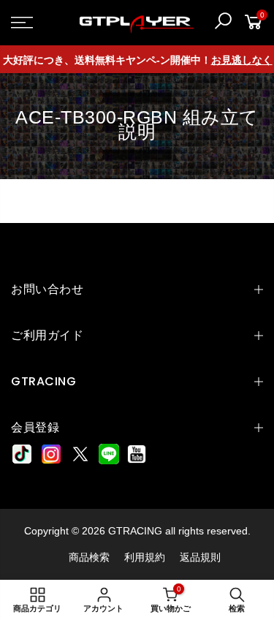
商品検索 (89, 557)
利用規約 (144, 557)
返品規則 (200, 557)
